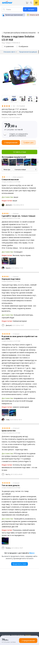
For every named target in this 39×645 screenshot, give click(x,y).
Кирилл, (8, 268)
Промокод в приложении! (14, 15)
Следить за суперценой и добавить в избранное (18, 135)
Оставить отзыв (19, 152)
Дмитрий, (9, 205)
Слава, (8, 420)
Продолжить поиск (19, 564)
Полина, (8, 548)
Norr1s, (8, 474)
